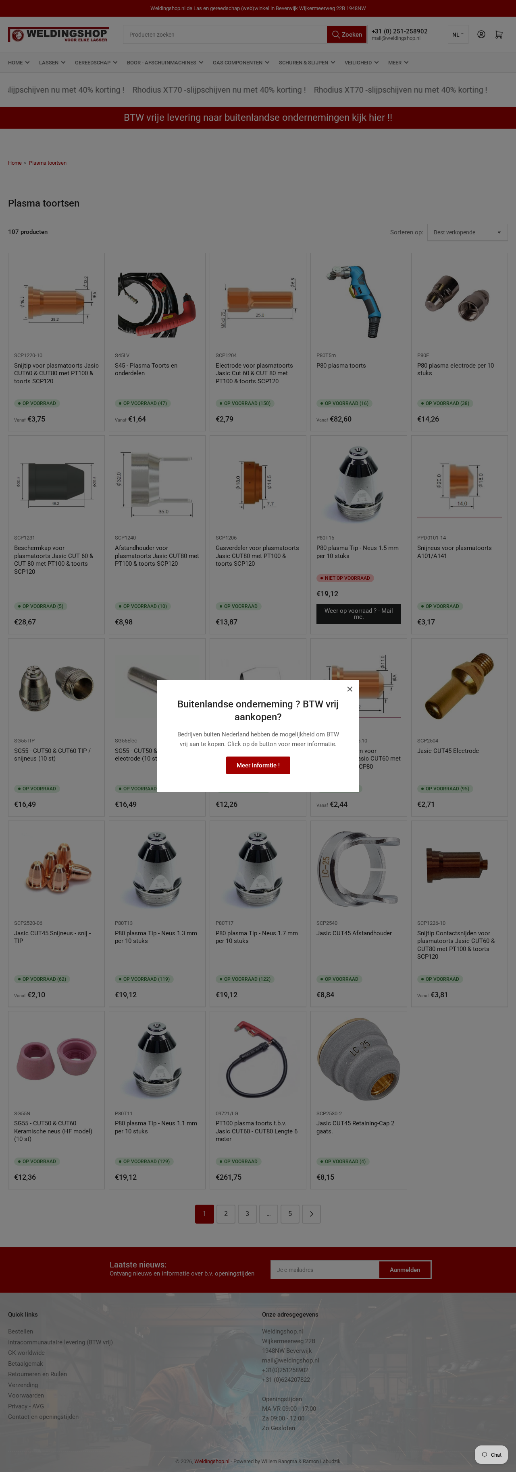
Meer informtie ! (258, 765)
